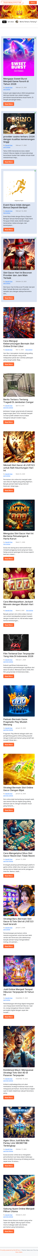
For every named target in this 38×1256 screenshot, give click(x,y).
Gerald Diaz (8, 87)
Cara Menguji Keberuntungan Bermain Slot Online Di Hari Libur (18, 344)
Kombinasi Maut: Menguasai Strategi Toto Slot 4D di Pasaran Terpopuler (18, 1073)
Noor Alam (18, 1252)
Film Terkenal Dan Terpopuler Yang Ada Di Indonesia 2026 (18, 655)
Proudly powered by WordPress (10, 1250)
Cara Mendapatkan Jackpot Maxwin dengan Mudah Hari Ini (18, 604)
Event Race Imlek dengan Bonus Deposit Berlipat (16, 206)
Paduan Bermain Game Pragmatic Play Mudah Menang (15, 722)
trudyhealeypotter (12, 2)
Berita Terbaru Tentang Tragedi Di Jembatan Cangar (18, 400)
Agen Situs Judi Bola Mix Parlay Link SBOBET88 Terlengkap (16, 1143)
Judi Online (6, 147)
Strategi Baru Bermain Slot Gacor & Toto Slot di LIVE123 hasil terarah (18, 921)
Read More (9, 104)
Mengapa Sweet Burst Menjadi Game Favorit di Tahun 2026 (16, 81)
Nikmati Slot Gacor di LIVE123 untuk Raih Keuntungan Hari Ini (19, 468)
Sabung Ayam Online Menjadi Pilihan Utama (18, 1210)
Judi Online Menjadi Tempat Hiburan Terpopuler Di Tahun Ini (18, 992)
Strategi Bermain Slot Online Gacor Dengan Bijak (18, 789)
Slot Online (6, 89)
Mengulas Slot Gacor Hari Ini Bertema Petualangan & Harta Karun (18, 536)
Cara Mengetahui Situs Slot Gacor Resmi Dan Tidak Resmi (19, 854)
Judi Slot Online (8, 408)
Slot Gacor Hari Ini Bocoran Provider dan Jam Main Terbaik (17, 275)
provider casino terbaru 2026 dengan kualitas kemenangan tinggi (19, 139)
